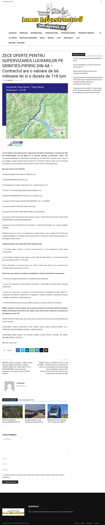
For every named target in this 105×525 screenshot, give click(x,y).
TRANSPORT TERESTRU (86, 33)
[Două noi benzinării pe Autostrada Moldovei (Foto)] (12, 411)
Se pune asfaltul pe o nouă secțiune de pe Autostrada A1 (87, 66)
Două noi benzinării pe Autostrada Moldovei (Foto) (87, 59)
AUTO (59, 38)
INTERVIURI (23, 33)
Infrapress (10, 80)
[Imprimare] (46, 350)
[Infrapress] (52, 16)
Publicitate (89, 523)
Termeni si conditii (79, 523)
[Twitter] (23, 350)
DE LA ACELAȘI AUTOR (26, 400)
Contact (96, 523)
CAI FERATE (13, 38)
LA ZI (78, 38)
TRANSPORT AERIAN (68, 33)
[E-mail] (41, 350)
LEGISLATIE (13, 33)
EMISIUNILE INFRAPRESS (28, 38)
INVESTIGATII (68, 38)
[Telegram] (37, 350)
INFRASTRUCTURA (51, 33)
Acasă (4, 51)
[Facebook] (101, 1)
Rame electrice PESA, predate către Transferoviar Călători (85, 72)
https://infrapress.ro (22, 386)
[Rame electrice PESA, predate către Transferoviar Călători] (57, 411)
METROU (51, 38)
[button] (100, 33)
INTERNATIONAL (36, 33)
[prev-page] (3, 426)
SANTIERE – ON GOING (17, 43)
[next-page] (7, 426)
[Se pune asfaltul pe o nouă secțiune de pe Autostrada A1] (35, 411)
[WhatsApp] (32, 350)
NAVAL (42, 38)
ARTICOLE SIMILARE (10, 400)
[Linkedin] (27, 350)
